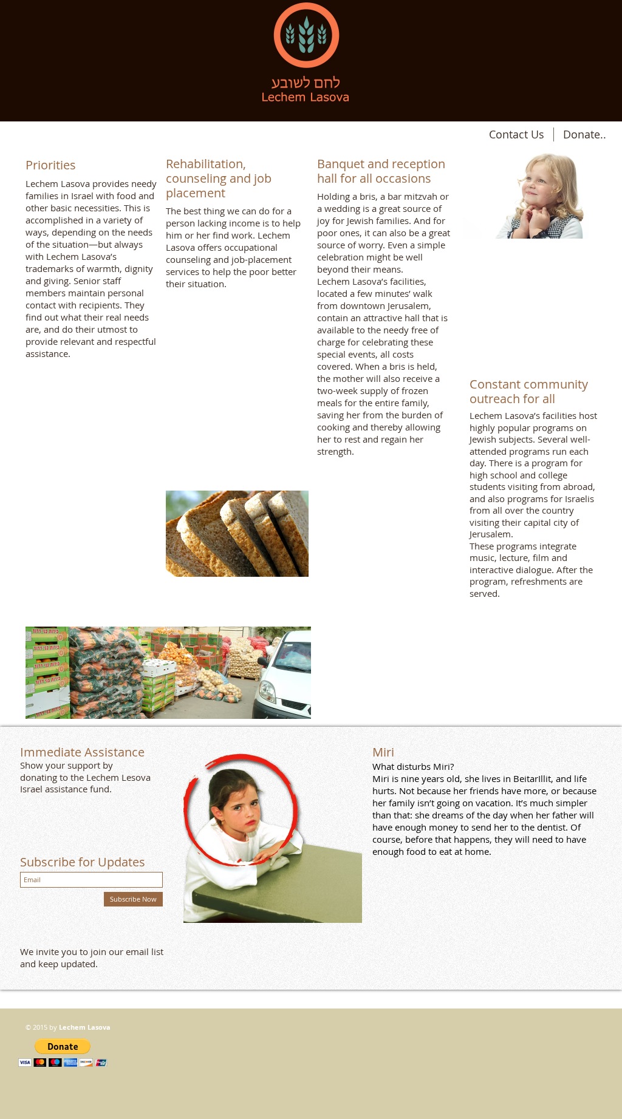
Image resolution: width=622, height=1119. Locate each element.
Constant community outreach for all (529, 391)
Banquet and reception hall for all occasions (381, 170)
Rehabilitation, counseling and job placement (219, 178)
